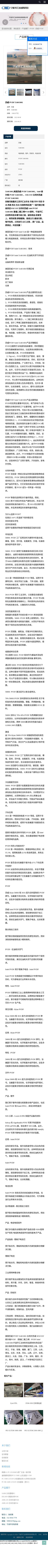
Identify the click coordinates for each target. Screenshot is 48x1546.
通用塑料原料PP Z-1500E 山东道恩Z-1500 (17, 1475)
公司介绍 (5, 1451)
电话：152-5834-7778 (9, 1518)
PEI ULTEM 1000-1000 (14, 1430)
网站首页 (17, 29)
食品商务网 (29, 1537)
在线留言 (5, 1458)
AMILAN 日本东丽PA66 (10, 1500)
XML (40, 1534)
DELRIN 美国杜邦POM (10, 1497)
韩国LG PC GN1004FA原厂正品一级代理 (16, 1472)
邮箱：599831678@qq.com (11, 1521)
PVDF (32, 29)
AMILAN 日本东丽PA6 (10, 1503)
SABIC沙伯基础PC (8, 1493)
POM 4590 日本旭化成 (33, 1403)
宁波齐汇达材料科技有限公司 (27, 1534)
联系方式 (5, 1461)
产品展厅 (25, 29)
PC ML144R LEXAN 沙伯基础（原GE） (16, 1482)
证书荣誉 (5, 1454)
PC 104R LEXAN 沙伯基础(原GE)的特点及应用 (19, 1479)
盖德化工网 (20, 1537)
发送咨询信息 (26, 128)
